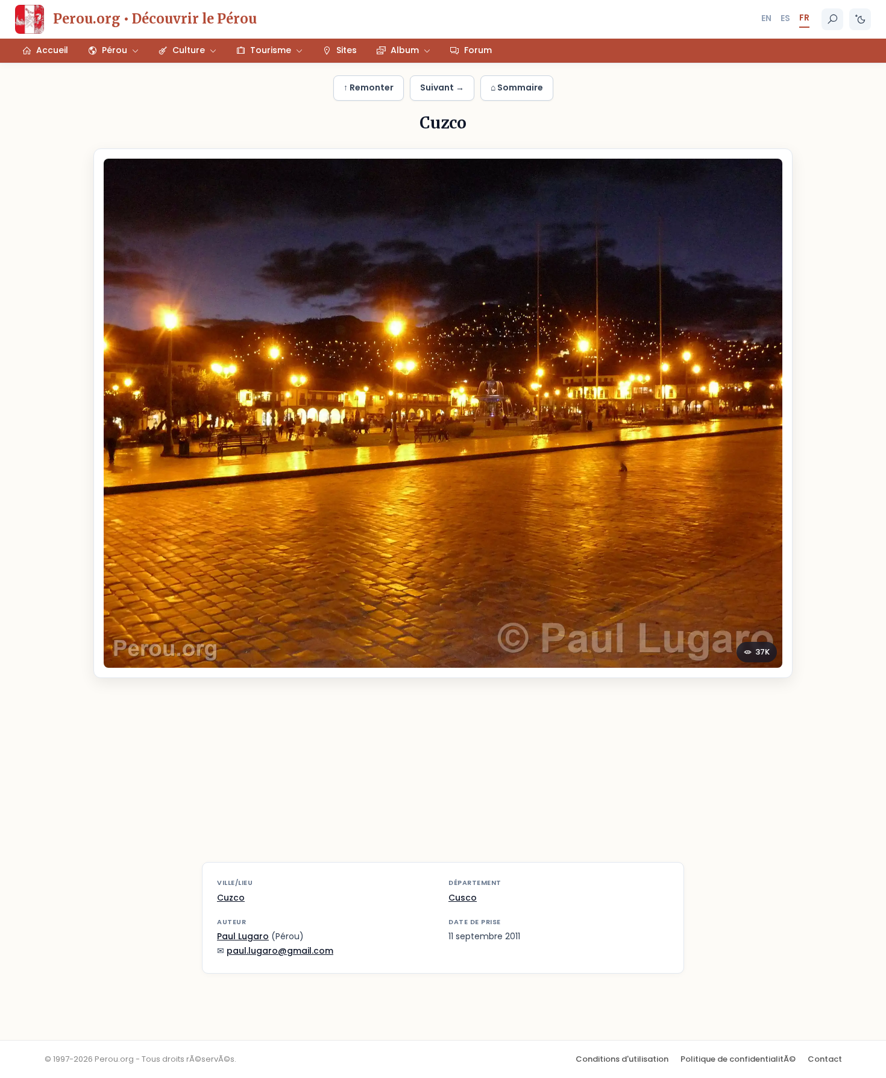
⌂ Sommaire (517, 87)
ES (785, 18)
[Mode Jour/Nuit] (860, 19)
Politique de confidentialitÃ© (738, 1059)
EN (766, 18)
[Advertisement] (443, 777)
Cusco (462, 898)
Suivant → (442, 87)
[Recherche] (832, 19)
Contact (825, 1059)
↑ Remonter (369, 87)
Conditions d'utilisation (622, 1059)
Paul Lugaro (243, 936)
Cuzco (231, 898)
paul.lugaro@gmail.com (280, 951)
